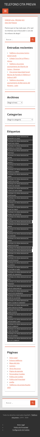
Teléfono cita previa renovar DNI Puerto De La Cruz (18, 180)
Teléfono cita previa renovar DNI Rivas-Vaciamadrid (20, 235)
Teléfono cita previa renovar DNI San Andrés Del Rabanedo (19, 273)
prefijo (11, 382)
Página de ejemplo (16, 371)
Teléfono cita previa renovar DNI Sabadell (18, 254)
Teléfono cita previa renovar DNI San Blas (19, 278)
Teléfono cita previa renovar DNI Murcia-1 (18, 161)
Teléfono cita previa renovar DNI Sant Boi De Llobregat (20, 325)
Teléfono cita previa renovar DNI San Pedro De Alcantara (19, 297)
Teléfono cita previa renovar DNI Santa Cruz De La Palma (18, 306)
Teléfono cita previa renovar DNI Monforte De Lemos (18, 138)
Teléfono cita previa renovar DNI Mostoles (18, 152)
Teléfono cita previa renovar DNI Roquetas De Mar (18, 244)
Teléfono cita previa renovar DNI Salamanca (18, 264)
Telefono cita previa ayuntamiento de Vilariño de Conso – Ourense (17, 66)
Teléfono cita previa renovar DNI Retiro (18, 218)
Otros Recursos (15, 369)
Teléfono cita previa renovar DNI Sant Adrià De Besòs (20, 311)
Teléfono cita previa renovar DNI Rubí (19, 251)
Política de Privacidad (17, 379)
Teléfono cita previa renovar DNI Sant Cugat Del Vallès (20, 330)
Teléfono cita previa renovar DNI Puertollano (18, 194)
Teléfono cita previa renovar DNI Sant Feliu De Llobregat (20, 339)
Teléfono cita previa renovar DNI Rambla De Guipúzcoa (18, 213)
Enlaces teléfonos (15, 360)
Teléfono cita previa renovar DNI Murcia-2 (18, 166)
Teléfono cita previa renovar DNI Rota (20, 248)
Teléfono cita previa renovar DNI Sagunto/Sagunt (18, 259)
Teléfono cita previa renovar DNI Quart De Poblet (18, 208)
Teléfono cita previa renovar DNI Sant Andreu (20, 316)
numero (12, 366)
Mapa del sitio (14, 363)
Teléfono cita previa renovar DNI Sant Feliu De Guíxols (20, 335)
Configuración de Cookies (20, 430)
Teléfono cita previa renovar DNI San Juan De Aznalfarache (19, 287)
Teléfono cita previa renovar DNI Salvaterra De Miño (18, 268)
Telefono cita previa (20, 4)
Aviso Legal (13, 358)
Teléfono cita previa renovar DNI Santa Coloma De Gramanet (18, 302)
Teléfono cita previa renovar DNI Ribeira (18, 225)
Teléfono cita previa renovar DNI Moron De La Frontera (18, 147)
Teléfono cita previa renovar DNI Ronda (18, 239)
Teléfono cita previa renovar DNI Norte (18, 175)
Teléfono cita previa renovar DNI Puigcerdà (18, 204)
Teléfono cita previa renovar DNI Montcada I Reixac (18, 142)
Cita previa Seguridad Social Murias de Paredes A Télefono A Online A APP (18, 74)
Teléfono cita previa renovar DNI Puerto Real (18, 199)
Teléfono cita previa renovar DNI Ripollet (18, 230)
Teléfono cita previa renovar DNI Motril (18, 156)
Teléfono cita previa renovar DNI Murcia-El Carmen (18, 171)
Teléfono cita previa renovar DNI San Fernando (19, 283)
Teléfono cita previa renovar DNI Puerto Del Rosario (18, 185)
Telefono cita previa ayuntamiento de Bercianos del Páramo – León (18, 83)
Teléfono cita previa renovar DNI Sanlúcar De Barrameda (18, 292)
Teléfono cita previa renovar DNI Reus (20, 222)
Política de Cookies (16, 377)
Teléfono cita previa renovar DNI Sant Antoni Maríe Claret (20, 320)
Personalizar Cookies (17, 374)
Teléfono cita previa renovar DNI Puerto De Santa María (18, 189)
